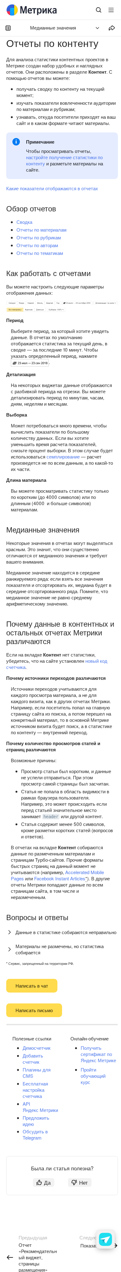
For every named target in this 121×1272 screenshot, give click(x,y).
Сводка (24, 222)
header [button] (50, 816)
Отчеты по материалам (41, 229)
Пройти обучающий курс (93, 1075)
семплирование (63, 456)
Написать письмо (34, 1010)
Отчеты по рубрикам (38, 237)
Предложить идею (36, 1120)
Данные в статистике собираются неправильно (66, 932)
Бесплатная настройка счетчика (35, 1089)
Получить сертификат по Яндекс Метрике (98, 1053)
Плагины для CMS (37, 1072)
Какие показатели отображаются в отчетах (52, 188)
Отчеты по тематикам (39, 253)
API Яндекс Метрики (40, 1106)
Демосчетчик (37, 1047)
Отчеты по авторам (37, 245)
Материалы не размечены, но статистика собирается (60, 949)
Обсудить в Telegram (35, 1134)
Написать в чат (32, 985)
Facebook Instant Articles (59, 878)
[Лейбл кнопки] (111, 10)
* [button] (86, 878)
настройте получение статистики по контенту (64, 160)
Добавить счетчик (33, 1058)
